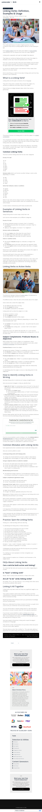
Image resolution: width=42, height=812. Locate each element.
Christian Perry (6, 17)
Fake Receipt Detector (17, 756)
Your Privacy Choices (32, 810)
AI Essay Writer (16, 763)
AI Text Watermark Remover (18, 758)
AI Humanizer (15, 744)
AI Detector (15, 741)
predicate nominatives (8, 344)
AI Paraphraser (16, 748)
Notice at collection (19, 810)
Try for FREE (21, 131)
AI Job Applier (16, 746)
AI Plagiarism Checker (17, 750)
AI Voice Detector (16, 752)
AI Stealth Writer (16, 768)
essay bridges (33, 50)
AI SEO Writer (15, 765)
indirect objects (10, 50)
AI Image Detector (16, 754)
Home (4, 16)
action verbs (24, 295)
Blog (7, 16)
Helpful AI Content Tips (7, 8)
